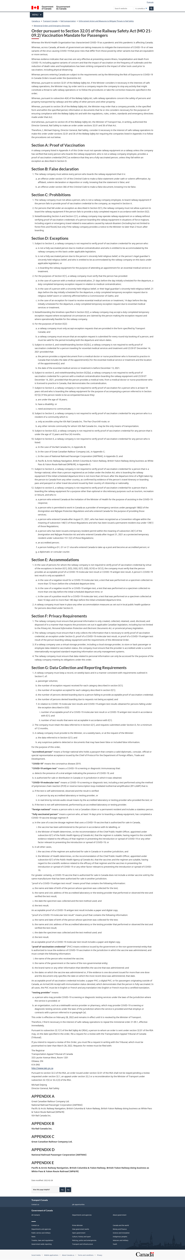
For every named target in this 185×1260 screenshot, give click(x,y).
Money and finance (120, 1229)
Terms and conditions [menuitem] (85, 1255)
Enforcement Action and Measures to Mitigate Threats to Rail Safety (106, 21)
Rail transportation (68, 21)
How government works (80, 1229)
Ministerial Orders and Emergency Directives (52, 26)
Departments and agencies (82, 1215)
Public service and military (40, 1233)
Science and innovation (121, 1233)
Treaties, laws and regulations (42, 1240)
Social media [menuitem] (36, 1255)
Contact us (35, 1204)
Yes (62, 1190)
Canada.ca (36, 21)
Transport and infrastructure (82, 1244)
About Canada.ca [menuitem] (68, 1255)
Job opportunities (78, 1204)
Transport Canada (50, 21)
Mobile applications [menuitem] (51, 1255)
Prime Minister (77, 1225)
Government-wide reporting (41, 1244)
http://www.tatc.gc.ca (42, 1068)
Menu (35, 14)
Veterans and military (120, 1240)
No (68, 1190)
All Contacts (35, 1215)
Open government (78, 1233)
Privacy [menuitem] (99, 1255)
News (33, 1237)
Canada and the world (121, 1225)
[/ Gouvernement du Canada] (50, 8)
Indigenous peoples (120, 1237)
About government (119, 1215)
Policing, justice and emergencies (84, 1240)
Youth (115, 1244)
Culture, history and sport (81, 1237)
